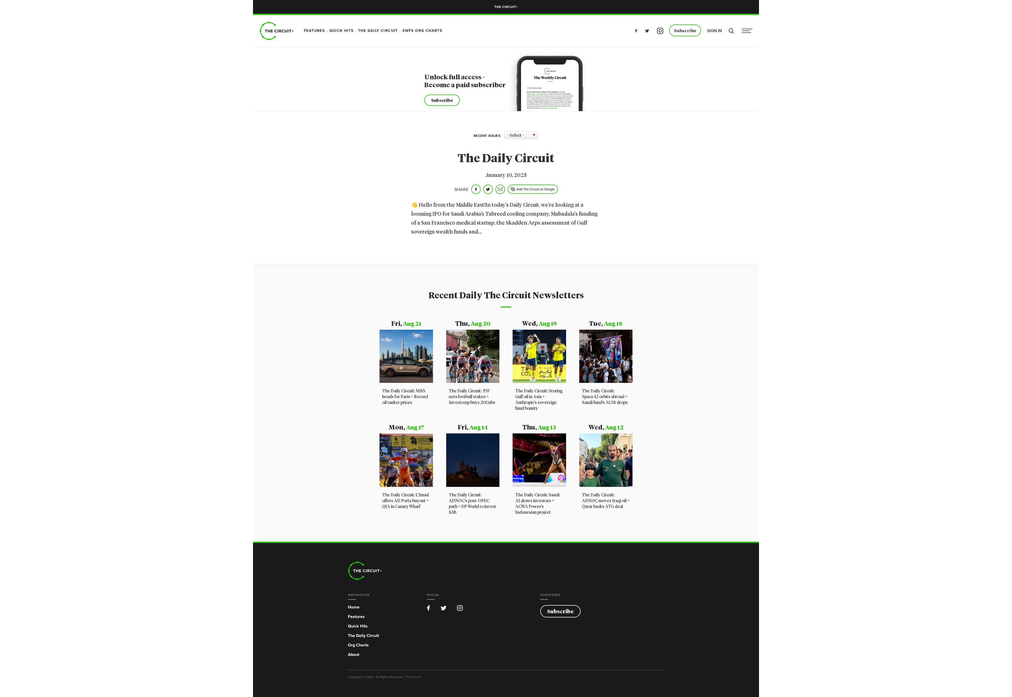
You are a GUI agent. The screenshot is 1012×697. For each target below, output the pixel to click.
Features (356, 617)
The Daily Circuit (363, 635)
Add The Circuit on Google (535, 189)
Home (353, 607)
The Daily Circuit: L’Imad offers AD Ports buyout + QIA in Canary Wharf (405, 501)
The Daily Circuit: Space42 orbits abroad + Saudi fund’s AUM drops (605, 397)
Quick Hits (358, 626)
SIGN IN (714, 30)
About (353, 654)
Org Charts (358, 645)
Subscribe (685, 31)
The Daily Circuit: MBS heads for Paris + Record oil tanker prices (405, 397)
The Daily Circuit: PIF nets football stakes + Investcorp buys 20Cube (472, 397)
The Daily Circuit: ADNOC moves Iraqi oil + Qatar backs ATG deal (606, 501)
